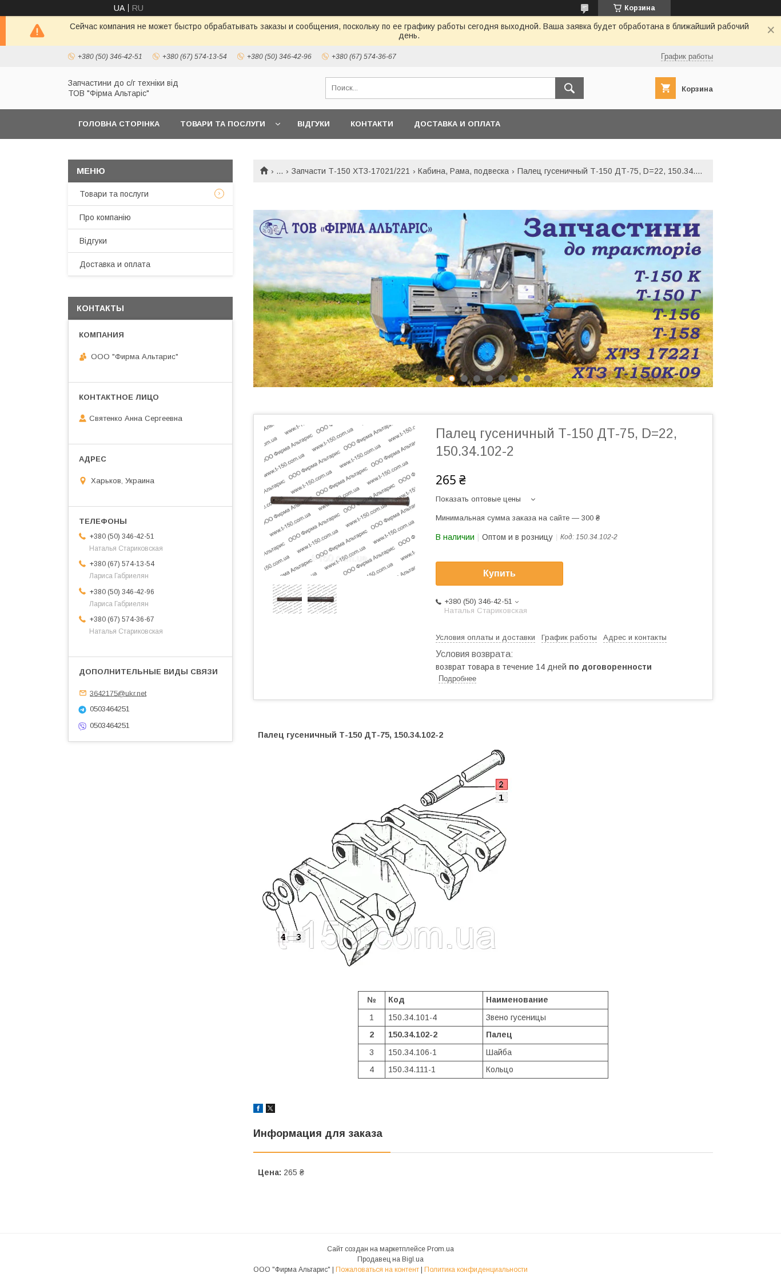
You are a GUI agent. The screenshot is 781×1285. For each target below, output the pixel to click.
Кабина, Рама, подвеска (463, 171)
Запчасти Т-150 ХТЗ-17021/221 (351, 171)
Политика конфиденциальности (476, 1270)
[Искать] (569, 88)
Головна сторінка (119, 124)
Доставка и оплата (457, 124)
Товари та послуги (222, 124)
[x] (270, 1110)
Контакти (371, 124)
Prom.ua (440, 1249)
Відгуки (313, 124)
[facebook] (258, 1110)
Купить (499, 573)
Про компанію (105, 217)
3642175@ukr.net (118, 693)
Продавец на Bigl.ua (390, 1259)
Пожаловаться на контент (377, 1270)
